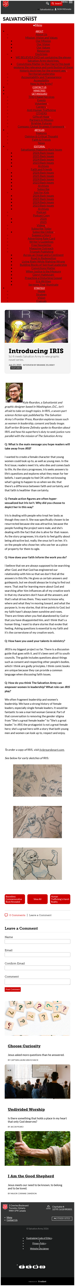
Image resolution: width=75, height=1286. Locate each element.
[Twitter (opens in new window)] (29, 1267)
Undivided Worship (26, 1109)
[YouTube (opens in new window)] (35, 1267)
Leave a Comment (40, 915)
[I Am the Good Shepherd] (37, 1164)
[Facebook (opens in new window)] (22, 1267)
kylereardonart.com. (51, 749)
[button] (15, 899)
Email (8, 950)
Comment (12, 976)
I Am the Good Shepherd (31, 1176)
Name (9, 937)
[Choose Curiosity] (37, 1034)
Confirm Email (15, 963)
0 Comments (17, 915)
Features (16, 368)
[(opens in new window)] (48, 1208)
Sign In (60, 9)
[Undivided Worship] (37, 1097)
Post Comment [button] (13, 989)
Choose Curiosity (24, 1046)
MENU (64, 2)
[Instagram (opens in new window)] (42, 1267)
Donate (67, 9)
